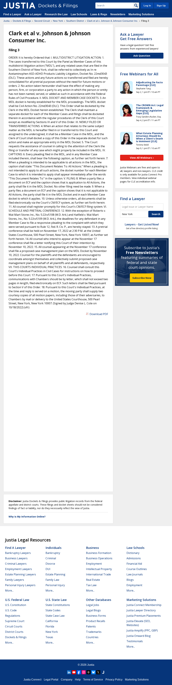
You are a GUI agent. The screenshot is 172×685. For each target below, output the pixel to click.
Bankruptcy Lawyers (18, 553)
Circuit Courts (13, 626)
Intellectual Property (99, 569)
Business (92, 548)
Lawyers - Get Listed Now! (142, 224)
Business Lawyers (16, 558)
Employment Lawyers (18, 569)
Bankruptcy (53, 553)
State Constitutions (58, 605)
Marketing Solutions (141, 14)
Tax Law (91, 585)
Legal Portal (51, 679)
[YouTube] (74, 672)
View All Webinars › (142, 157)
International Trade (98, 574)
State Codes (53, 610)
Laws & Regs (98, 14)
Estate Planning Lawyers (20, 574)
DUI (48, 569)
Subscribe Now (141, 277)
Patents (91, 626)
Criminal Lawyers (16, 563)
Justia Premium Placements (143, 616)
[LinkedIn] (69, 672)
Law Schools (79, 14)
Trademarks (93, 632)
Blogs (130, 580)
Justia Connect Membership (143, 605)
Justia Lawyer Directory (141, 610)
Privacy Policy (113, 679)
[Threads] (89, 672)
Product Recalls (95, 621)
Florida (50, 626)
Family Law (52, 580)
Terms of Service (93, 679)
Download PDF (99, 314)
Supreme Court (14, 621)
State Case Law (55, 616)
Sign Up (161, 5)
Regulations (12, 616)
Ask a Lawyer (33, 14)
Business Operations (99, 558)
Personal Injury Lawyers (20, 585)
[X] (98, 672)
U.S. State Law (56, 600)
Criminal (51, 558)
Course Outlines (136, 569)
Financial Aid (134, 563)
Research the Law (56, 14)
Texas (49, 637)
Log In (147, 5)
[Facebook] (79, 672)
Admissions (133, 558)
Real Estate (93, 580)
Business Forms (96, 616)
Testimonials (134, 641)
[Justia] (19, 6)
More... (9, 590)
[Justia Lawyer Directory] (103, 672)
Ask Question (141, 55)
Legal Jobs (92, 605)
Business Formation (98, 553)
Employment (94, 563)
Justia (90, 664)
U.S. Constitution (15, 605)
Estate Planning (55, 574)
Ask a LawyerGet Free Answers (136, 36)
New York (52, 632)
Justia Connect (32, 679)
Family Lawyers (14, 580)
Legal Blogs (93, 610)
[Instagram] (84, 672)
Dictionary (132, 553)
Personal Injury (55, 585)
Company (66, 679)
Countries (92, 637)
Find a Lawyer (12, 14)
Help (78, 679)
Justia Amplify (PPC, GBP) (142, 630)
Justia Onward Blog (138, 636)
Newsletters (117, 14)
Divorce (50, 563)
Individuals (53, 548)
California (52, 621)
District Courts (14, 632)
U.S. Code (11, 610)
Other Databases (98, 600)
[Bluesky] (93, 672)
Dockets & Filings (16, 637)
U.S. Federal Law (17, 600)
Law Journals (134, 574)
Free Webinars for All (139, 74)
